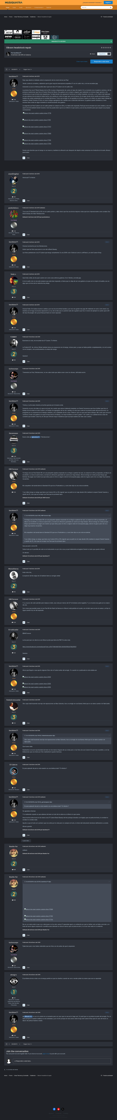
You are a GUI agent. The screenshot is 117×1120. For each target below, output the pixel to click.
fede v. (13, 274)
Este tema (103, 7)
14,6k (14, 456)
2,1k (14, 723)
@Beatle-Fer (28, 1016)
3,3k (14, 231)
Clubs (14, 7)
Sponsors (28, 7)
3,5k (14, 492)
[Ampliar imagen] (37, 113)
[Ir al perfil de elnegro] (14, 981)
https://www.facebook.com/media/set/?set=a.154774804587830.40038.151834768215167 (49, 646)
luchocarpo (13, 369)
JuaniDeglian (13, 174)
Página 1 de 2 (27, 69)
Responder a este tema (101, 61)
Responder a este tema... (23, 1061)
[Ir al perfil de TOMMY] (14, 343)
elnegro (13, 975)
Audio (20, 7)
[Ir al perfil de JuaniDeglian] (14, 180)
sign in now (46, 1053)
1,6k (14, 297)
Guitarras (28, 55)
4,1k (14, 652)
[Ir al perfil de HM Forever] (14, 475)
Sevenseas (13, 433)
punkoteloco (13, 208)
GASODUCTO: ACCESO (58, 41)
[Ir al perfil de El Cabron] (14, 771)
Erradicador (13, 630)
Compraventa (38, 7)
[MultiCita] (24, 158)
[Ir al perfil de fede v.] (14, 281)
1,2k (14, 392)
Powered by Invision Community (58, 1117)
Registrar (108, 2)
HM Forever (13, 469)
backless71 (17, 53)
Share (93, 54)
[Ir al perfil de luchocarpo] (14, 375)
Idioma (51, 1113)
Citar (28, 158)
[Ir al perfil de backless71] (8, 54)
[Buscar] (111, 7)
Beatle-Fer (13, 846)
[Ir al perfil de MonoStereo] (14, 575)
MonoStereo (13, 569)
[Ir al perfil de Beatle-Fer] (14, 853)
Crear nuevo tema (81, 61)
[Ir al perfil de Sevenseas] (14, 440)
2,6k (14, 99)
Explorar (49, 7)
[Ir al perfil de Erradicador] (14, 636)
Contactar (58, 1113)
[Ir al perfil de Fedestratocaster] (14, 706)
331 (14, 998)
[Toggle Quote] (25, 515)
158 (14, 360)
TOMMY (13, 337)
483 (14, 197)
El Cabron (13, 765)
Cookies (65, 1113)
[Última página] (19, 69)
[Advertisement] (37, 24)
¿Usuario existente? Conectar (92, 2)
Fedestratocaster (13, 700)
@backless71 (35, 437)
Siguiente (14, 69)
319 (14, 592)
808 (14, 869)
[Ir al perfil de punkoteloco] (14, 214)
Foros (7, 7)
